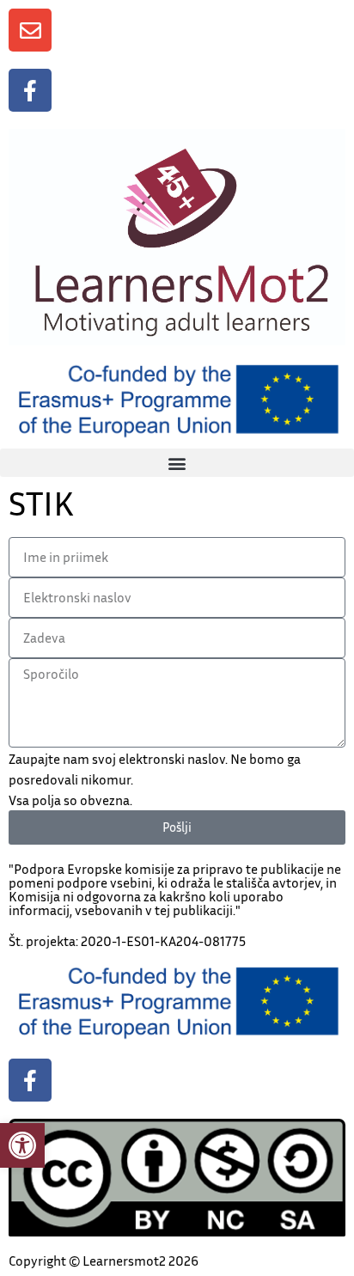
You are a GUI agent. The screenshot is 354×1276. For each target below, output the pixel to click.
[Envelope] (30, 30)
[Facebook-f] (30, 90)
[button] (22, 1145)
